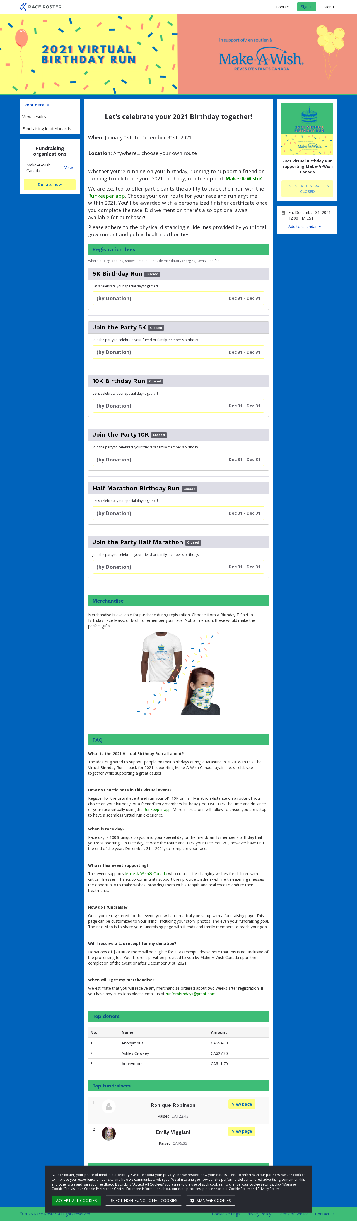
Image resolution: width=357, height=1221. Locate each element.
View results (34, 116)
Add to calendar (303, 226)
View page (243, 1104)
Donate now (50, 184)
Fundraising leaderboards (46, 128)
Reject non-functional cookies (143, 1200)
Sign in (307, 6)
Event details (35, 105)
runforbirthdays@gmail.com (191, 993)
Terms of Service (293, 1214)
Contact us (325, 1214)
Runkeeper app (106, 195)
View (68, 168)
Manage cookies (213, 1200)
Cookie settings (226, 1214)
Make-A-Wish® (243, 178)
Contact (283, 6)
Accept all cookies (76, 1200)
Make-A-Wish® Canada (146, 873)
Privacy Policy (259, 1214)
